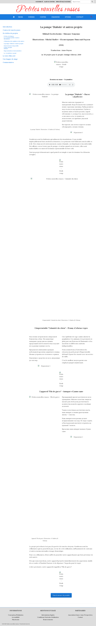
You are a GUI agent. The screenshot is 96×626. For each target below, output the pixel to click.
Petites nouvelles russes (48, 9)
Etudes (68, 17)
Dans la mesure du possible (11, 45)
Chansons (55, 17)
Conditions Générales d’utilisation (48, 617)
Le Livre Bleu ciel (9, 56)
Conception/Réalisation (15, 615)
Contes (43, 17)
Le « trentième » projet (10, 53)
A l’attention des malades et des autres (14, 41)
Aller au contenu (49, 1)
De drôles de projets (10, 33)
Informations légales (48, 615)
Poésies (31, 17)
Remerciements (48, 619)
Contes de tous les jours (11, 30)
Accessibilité (39, 1)
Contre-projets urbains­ (8, 48)
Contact (79, 17)
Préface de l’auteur (9, 36)
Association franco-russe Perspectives (80, 615)
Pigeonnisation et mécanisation (12, 50)
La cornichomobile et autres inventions (11, 38)
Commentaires (8, 62)
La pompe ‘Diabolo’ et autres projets (13, 43)
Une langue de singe (10, 59)
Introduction (7, 27)
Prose (20, 17)
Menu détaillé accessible (63, 1)
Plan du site (15, 619)
